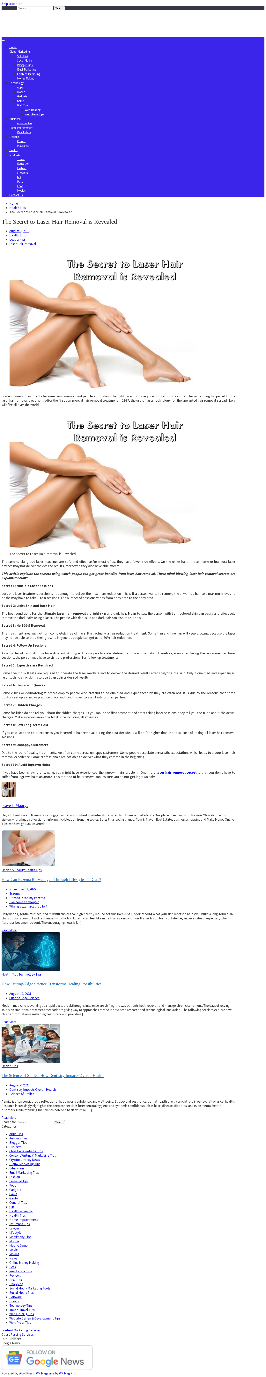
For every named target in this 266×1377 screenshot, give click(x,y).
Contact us (16, 195)
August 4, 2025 (19, 1085)
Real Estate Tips (20, 1271)
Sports (14, 1301)
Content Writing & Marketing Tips (32, 1155)
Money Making (25, 78)
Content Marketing (28, 74)
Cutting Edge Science (24, 998)
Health (13, 150)
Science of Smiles (21, 1094)
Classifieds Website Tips (26, 1151)
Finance (14, 137)
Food (20, 186)
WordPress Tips (34, 114)
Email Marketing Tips (24, 1172)
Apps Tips (16, 1134)
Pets (20, 181)
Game (20, 101)
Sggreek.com (30, 18)
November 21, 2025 (22, 889)
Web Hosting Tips (21, 1314)
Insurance (23, 146)
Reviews (15, 1275)
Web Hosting (33, 110)
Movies (21, 190)
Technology (16, 83)
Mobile (21, 92)
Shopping (23, 172)
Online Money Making (24, 1262)
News (13, 1258)
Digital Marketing (19, 51)
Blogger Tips (25, 65)
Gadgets (22, 96)
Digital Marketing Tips (24, 1164)
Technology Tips (29, 974)
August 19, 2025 (20, 994)
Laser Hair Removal (22, 244)
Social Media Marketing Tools (29, 1288)
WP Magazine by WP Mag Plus (56, 1373)
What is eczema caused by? (28, 906)
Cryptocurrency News (24, 1160)
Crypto (21, 141)
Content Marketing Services (21, 1330)
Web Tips (22, 105)
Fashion (21, 168)
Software (15, 1297)
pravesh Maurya (15, 805)
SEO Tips (22, 56)
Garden (14, 1198)
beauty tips (17, 239)
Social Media (24, 60)
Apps (20, 87)
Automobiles (24, 123)
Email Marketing (26, 69)
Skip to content (13, 4)
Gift (19, 177)
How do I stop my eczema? (28, 898)
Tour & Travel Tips (22, 1310)
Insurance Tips (19, 1224)
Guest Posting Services (18, 1334)
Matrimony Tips (20, 1237)
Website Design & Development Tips (34, 1318)
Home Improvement (21, 128)
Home (13, 47)
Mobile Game (18, 1245)
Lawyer (14, 1228)
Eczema (14, 893)
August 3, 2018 (19, 231)
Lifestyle (14, 154)
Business (15, 119)
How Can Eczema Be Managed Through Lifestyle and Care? (51, 879)
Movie (13, 1250)
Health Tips (17, 235)
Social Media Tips (21, 1292)
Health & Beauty (13, 870)
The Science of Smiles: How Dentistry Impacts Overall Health (53, 1075)
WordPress (26, 1373)
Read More (9, 930)
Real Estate (24, 132)
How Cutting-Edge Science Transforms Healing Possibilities (51, 984)
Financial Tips (18, 1181)
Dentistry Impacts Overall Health (32, 1089)
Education (23, 163)
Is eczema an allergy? (24, 902)
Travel (21, 159)
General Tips (18, 1202)
